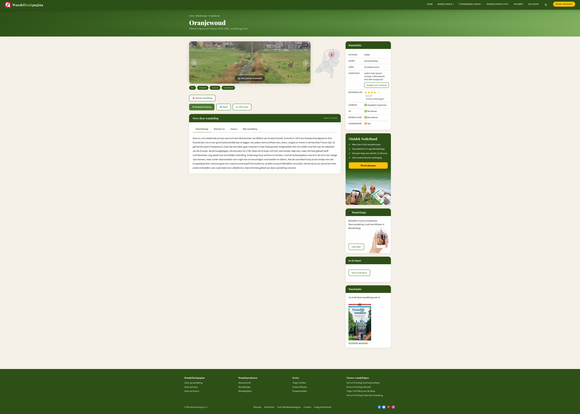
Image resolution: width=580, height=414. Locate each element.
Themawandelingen (470, 4)
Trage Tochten (299, 382)
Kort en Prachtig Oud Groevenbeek (363, 382)
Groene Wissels (299, 387)
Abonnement (244, 382)
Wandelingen (446, 4)
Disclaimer (269, 407)
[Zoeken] (545, 4)
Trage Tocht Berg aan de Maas (360, 391)
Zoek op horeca (191, 391)
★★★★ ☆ (372, 92)
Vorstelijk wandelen (358, 343)
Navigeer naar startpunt (377, 85)
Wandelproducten (498, 4)
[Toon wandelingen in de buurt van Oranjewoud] (332, 55)
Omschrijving (202, 129)
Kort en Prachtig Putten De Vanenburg (364, 395)
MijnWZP (518, 4)
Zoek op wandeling (193, 382)
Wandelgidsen (245, 391)
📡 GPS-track (242, 107)
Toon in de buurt (359, 272)
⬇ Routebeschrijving (201, 107)
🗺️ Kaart (224, 107)
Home (430, 4)
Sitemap (257, 407)
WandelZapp (244, 387)
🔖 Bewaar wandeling (202, 98)
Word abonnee (564, 4)
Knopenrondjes (299, 391)
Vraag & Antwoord (322, 407)
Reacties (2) (219, 129)
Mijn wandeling (250, 129)
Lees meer (356, 246)
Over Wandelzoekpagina (289, 407)
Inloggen (533, 4)
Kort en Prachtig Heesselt (358, 387)
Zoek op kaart (191, 387)
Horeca (233, 129)
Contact (307, 407)
